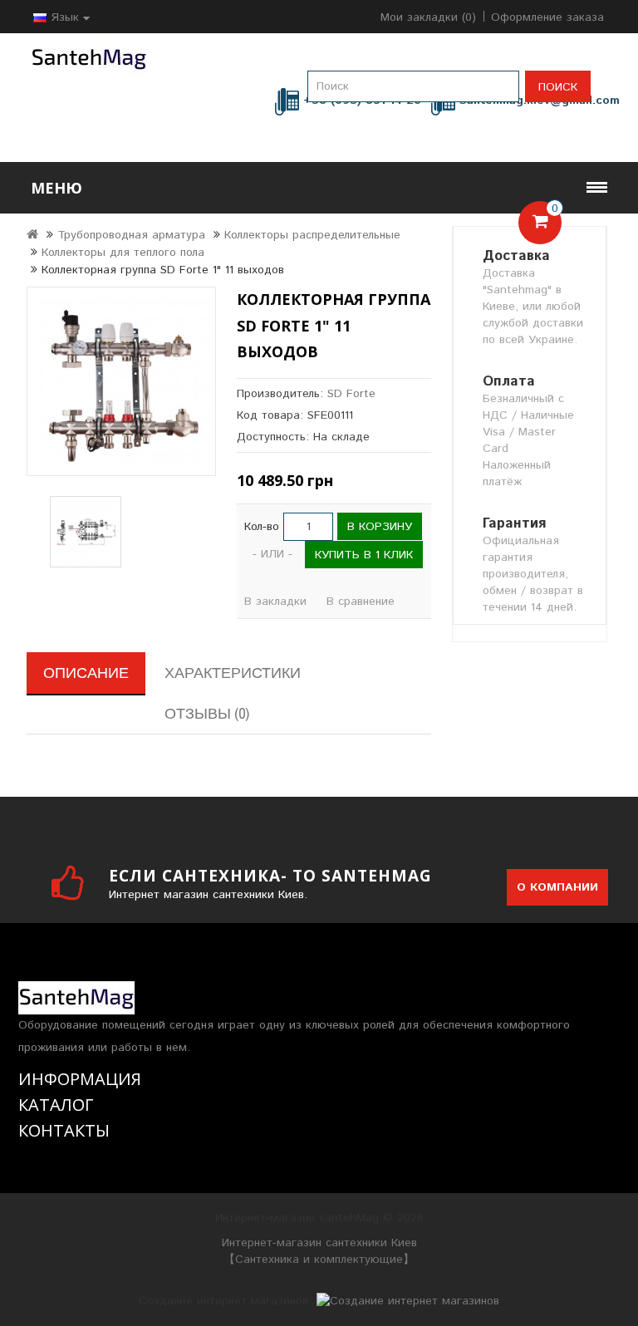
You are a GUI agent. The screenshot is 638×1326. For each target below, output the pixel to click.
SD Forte (351, 394)
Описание (86, 672)
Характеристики (232, 672)
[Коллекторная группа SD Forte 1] (121, 381)
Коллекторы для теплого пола (123, 252)
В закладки (275, 601)
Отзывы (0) (206, 713)
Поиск (557, 87)
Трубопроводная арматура (131, 235)
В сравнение (360, 601)
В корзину (379, 526)
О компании (557, 887)
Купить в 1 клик (364, 555)
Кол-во (261, 526)
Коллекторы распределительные (312, 235)
